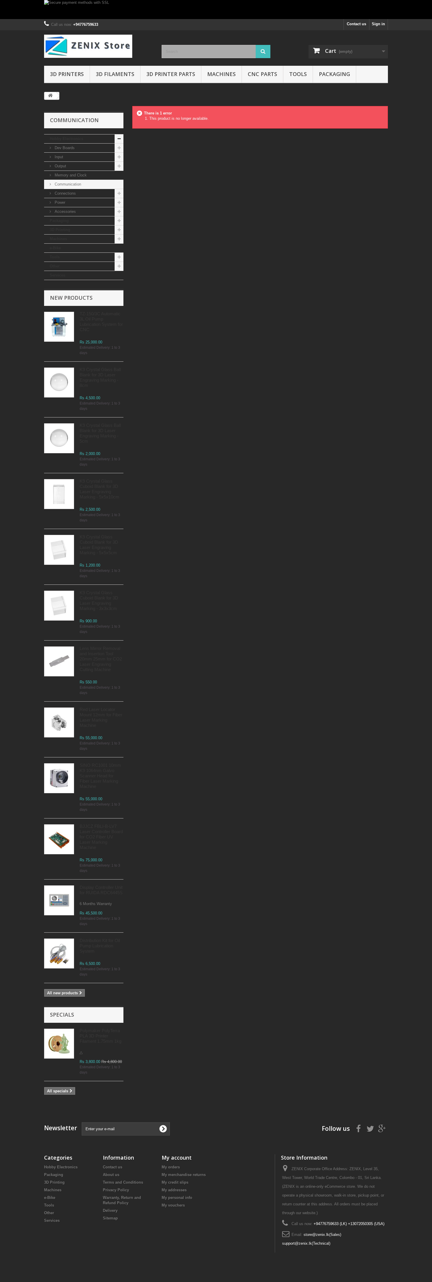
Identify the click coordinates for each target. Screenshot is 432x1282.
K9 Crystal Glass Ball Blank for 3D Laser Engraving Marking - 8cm (100, 377)
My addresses (174, 1190)
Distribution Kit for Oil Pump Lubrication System (100, 946)
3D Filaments (115, 74)
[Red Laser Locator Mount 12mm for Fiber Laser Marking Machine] (59, 722)
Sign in (378, 24)
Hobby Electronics (66, 139)
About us (111, 1175)
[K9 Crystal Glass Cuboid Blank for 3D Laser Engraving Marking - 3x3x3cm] (59, 550)
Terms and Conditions (123, 1182)
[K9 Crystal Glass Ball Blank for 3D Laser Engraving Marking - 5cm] (59, 382)
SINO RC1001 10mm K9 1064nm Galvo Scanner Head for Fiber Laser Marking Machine (100, 776)
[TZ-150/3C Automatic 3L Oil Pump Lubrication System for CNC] (59, 327)
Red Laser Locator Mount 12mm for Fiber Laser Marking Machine (101, 717)
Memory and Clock (70, 175)
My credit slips (175, 1182)
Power (59, 202)
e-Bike (55, 248)
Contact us (356, 24)
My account (177, 1157)
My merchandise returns (184, 1175)
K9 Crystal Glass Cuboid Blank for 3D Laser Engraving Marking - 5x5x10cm (99, 489)
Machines (221, 74)
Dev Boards (64, 148)
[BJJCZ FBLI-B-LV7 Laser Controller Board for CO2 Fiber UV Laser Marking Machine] (59, 839)
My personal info (177, 1197)
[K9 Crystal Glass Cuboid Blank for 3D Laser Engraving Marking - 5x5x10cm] (59, 494)
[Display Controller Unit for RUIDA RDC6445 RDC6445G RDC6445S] (59, 900)
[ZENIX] (98, 46)
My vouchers (173, 1205)
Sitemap (110, 1218)
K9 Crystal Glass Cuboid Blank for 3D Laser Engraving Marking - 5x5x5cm (99, 544)
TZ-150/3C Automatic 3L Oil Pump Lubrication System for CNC (101, 321)
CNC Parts (262, 74)
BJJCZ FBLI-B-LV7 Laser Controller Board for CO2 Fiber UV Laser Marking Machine (101, 837)
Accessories (64, 211)
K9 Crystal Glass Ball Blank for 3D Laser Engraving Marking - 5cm (100, 433)
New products (71, 297)
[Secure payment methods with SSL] (216, 9)
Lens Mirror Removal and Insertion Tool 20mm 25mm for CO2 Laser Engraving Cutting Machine (101, 659)
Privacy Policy (116, 1190)
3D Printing (60, 230)
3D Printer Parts (170, 74)
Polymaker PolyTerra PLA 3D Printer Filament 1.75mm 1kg (100, 1036)
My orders (171, 1167)
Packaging (334, 74)
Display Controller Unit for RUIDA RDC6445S (101, 890)
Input (58, 157)
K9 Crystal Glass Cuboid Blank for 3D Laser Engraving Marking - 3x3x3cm (99, 600)
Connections (64, 193)
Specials (62, 1014)
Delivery (110, 1210)
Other (55, 266)
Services (57, 275)
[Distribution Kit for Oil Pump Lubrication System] (59, 953)
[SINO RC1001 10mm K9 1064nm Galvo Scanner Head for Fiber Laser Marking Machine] (59, 778)
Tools (298, 74)
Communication (67, 184)
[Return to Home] (50, 96)
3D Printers (67, 74)
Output (59, 166)
